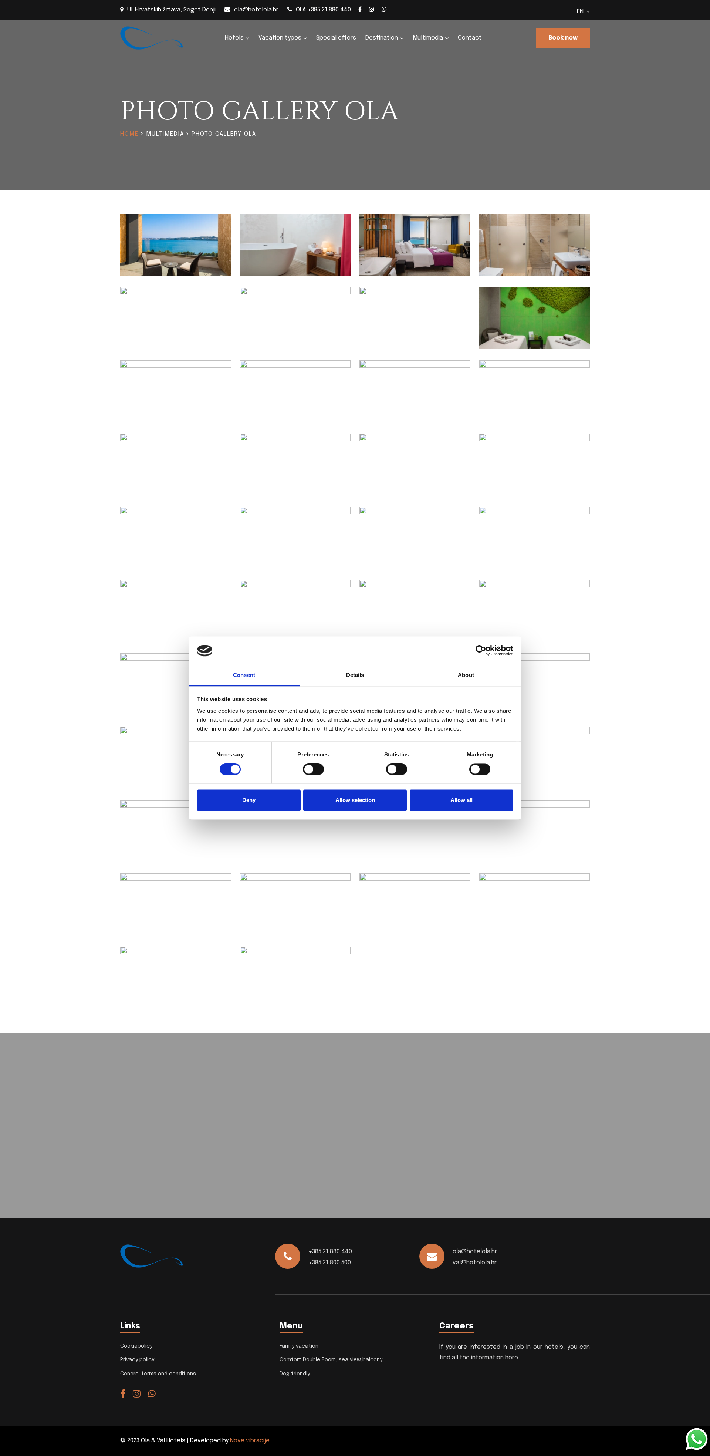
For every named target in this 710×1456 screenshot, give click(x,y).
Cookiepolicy (136, 1346)
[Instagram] (371, 9)
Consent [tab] (244, 675)
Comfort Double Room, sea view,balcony (331, 1359)
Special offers (336, 38)
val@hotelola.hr (475, 1263)
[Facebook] (360, 9)
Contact (470, 38)
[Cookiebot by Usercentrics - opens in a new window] (481, 650)
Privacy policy (137, 1359)
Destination (381, 38)
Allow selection (355, 800)
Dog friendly (295, 1373)
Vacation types (279, 38)
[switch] (313, 769)
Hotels (234, 38)
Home (129, 134)
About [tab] (466, 675)
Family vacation (299, 1346)
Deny (249, 800)
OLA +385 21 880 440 (323, 10)
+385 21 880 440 (330, 1251)
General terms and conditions (158, 1373)
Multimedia (428, 38)
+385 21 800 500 (329, 1263)
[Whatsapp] (384, 9)
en (581, 11)
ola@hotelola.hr (256, 10)
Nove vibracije (250, 1441)
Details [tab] (355, 675)
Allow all (461, 800)
